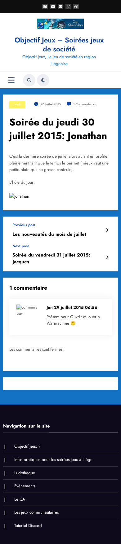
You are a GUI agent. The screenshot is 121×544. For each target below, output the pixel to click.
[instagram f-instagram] (68, 6)
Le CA (19, 499)
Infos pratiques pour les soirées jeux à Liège (53, 460)
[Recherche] (29, 80)
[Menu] (11, 80)
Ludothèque (24, 473)
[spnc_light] (43, 80)
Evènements (24, 486)
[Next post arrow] (107, 257)
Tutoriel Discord (28, 526)
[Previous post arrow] (107, 230)
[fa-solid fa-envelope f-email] (60, 6)
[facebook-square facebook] (45, 6)
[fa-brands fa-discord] (53, 6)
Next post (20, 246)
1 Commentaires (84, 104)
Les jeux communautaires (36, 512)
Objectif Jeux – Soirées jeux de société (59, 44)
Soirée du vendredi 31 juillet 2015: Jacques (51, 258)
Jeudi (17, 104)
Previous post (23, 225)
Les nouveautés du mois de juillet (49, 234)
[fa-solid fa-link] (76, 6)
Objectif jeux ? (27, 446)
